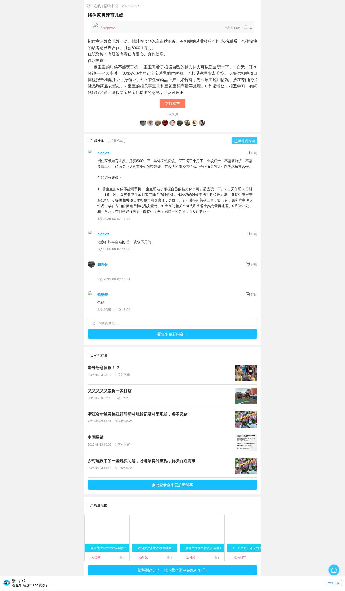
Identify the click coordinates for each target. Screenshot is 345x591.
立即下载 (333, 583)
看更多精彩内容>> (172, 334)
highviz (103, 153)
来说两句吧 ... (109, 323)
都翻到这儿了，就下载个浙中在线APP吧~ (172, 570)
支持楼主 (172, 103)
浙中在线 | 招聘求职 (102, 5)
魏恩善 (102, 294)
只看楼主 (116, 140)
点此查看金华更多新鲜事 (172, 484)
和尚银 (102, 264)
